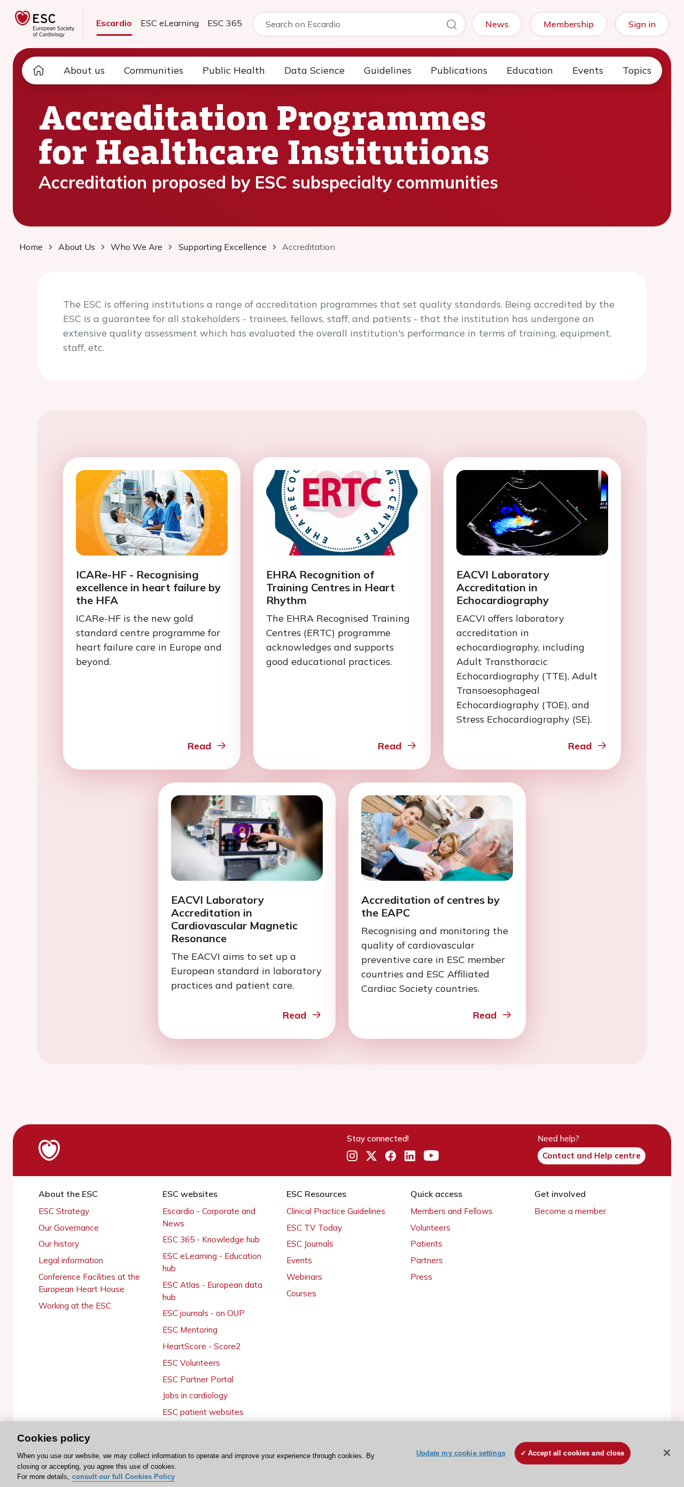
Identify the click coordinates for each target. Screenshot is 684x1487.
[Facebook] (390, 1156)
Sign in (642, 24)
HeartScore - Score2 (201, 1346)
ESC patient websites (203, 1412)
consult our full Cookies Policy (123, 1476)
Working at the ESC (74, 1306)
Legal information (70, 1260)
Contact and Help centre (591, 1156)
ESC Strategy (63, 1211)
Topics (637, 70)
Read (199, 746)
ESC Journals (309, 1244)
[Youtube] (431, 1156)
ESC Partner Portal (198, 1379)
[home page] (38, 70)
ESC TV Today (314, 1228)
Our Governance (68, 1228)
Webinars (304, 1277)
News (497, 24)
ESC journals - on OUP (203, 1313)
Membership (568, 24)
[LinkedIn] (410, 1156)
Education (530, 70)
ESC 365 (224, 23)
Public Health (234, 70)
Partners (426, 1260)
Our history (58, 1244)
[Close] (667, 1453)
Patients (426, 1244)
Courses (301, 1293)
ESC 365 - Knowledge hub (211, 1239)
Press (421, 1277)
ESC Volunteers (191, 1363)
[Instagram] (352, 1156)
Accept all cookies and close (576, 1453)
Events (587, 70)
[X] (371, 1156)
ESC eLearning (170, 23)
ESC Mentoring (189, 1330)
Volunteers (430, 1228)
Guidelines (387, 70)
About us (84, 70)
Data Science (314, 70)
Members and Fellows (451, 1211)
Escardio (114, 23)
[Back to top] (650, 1410)
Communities (153, 70)
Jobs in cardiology (195, 1395)
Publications (459, 70)
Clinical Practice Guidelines (335, 1211)
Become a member (570, 1211)
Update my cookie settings (461, 1453)
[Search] (451, 26)
